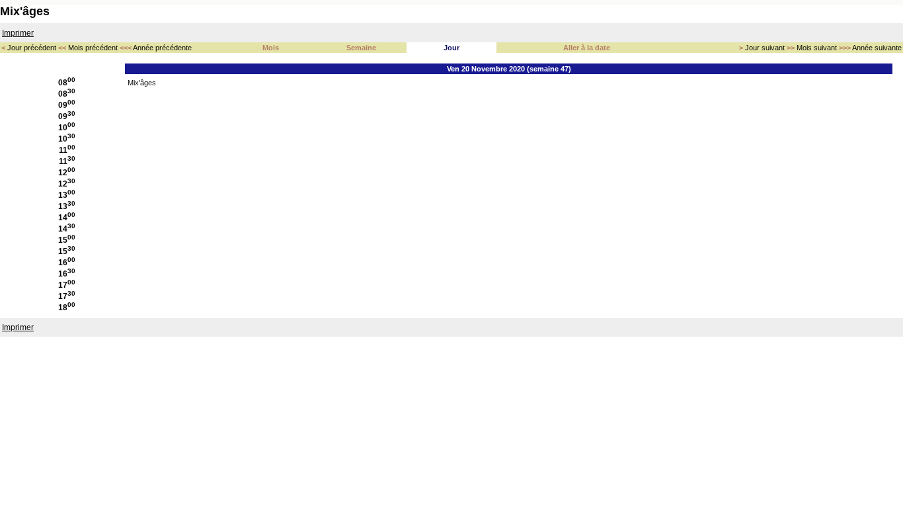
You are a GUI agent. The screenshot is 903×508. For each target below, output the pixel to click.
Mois (270, 48)
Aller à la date (586, 48)
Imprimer (18, 33)
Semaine (361, 48)
